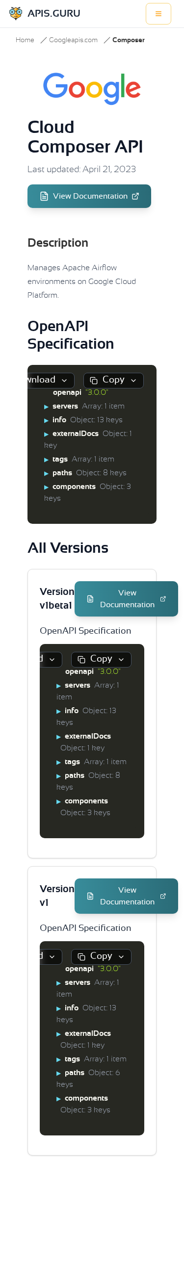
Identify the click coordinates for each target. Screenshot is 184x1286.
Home (25, 40)
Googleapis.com (73, 40)
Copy (114, 380)
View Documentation (90, 196)
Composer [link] (128, 40)
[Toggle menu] (158, 14)
